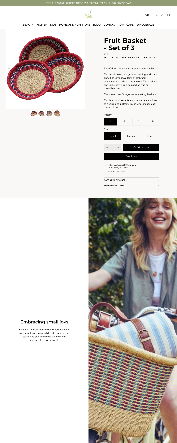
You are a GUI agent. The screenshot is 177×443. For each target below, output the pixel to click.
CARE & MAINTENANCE (114, 180)
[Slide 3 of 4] (49, 113)
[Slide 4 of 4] (57, 113)
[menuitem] (28, 25)
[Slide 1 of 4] (33, 113)
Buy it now (132, 156)
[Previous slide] (8, 69)
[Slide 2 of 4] (41, 113)
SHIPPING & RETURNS (114, 185)
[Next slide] (83, 69)
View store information (117, 171)
